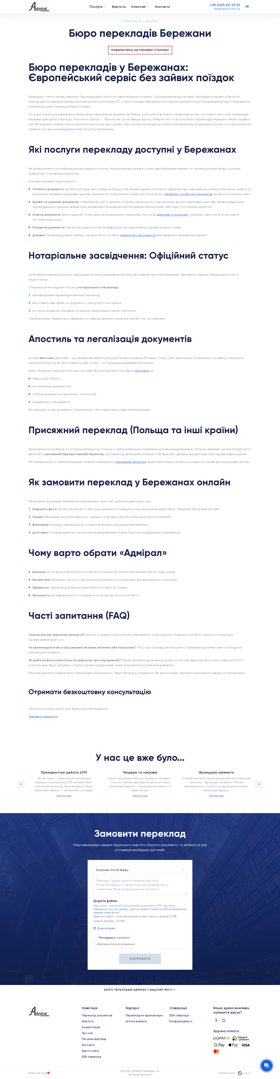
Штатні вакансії (136, 1021)
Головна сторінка (132, 21)
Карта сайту (90, 1051)
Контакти (162, 7)
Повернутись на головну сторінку (140, 50)
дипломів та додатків (172, 214)
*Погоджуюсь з (114, 937)
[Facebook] (216, 1020)
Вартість (119, 7)
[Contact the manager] (266, 1065)
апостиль (142, 370)
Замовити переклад (43, 716)
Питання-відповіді (94, 1039)
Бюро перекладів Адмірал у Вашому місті (138, 989)
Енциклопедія (91, 1027)
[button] (21, 784)
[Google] (224, 1020)
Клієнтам (138, 7)
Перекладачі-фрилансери (144, 1015)
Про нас (87, 1033)
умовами (124, 937)
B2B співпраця (91, 1056)
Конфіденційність (181, 1021)
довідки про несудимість (137, 235)
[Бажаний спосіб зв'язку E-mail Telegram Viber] (140, 870)
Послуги (96, 7)
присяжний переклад (130, 462)
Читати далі (63, 795)
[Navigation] (104, 6)
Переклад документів (97, 1015)
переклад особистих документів (188, 194)
